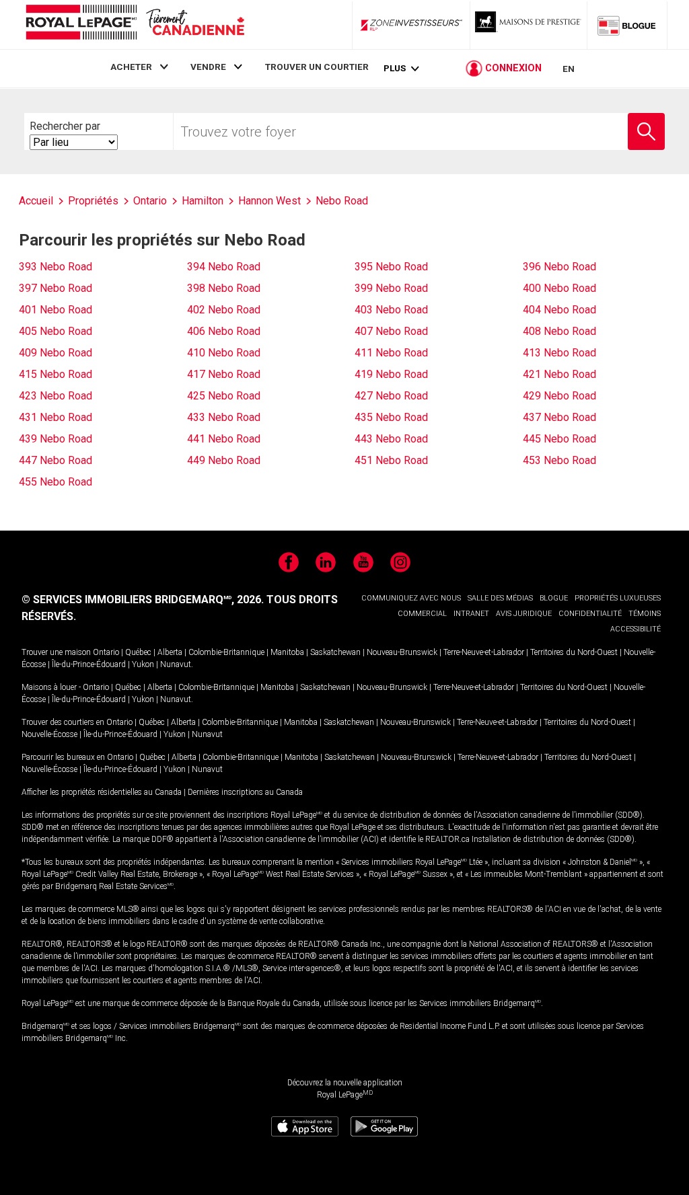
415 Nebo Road (55, 374)
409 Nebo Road (55, 352)
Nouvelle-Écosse (49, 734)
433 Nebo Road (223, 417)
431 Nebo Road (55, 417)
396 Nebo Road (559, 266)
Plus (395, 68)
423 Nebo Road (55, 395)
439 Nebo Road (55, 438)
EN (569, 68)
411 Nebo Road (391, 352)
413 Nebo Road (559, 352)
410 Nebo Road (223, 352)
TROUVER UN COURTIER (317, 66)
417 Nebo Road (223, 374)
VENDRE (208, 66)
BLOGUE (554, 598)
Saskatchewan (335, 652)
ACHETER (131, 66)
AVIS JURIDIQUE (524, 613)
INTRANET (471, 613)
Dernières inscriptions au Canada (245, 792)
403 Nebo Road (391, 309)
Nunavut (175, 664)
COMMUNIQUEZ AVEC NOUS (411, 598)
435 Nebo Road (391, 417)
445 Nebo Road (559, 438)
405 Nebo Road (55, 331)
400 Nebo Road (559, 288)
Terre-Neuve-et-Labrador (483, 652)
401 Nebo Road (55, 309)
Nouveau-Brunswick (402, 652)
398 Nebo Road (223, 288)
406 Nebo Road (223, 331)
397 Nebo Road (55, 288)
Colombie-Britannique (226, 652)
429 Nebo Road (559, 395)
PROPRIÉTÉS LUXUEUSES (618, 598)
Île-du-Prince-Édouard (89, 664)
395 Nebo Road (391, 266)
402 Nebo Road (223, 309)
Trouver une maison (56, 652)
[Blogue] (627, 25)
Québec (138, 652)
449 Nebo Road (223, 460)
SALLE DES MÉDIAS (500, 598)
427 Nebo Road (391, 395)
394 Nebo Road (223, 266)
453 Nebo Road (559, 460)
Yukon (143, 664)
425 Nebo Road (223, 395)
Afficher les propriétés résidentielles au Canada (102, 792)
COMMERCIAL (422, 613)
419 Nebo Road (391, 374)
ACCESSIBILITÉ (635, 629)
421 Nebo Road (559, 374)
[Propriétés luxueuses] (529, 24)
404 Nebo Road (559, 309)
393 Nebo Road (55, 266)
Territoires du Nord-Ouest (574, 652)
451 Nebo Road (391, 460)
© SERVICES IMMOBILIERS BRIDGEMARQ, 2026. (143, 599)
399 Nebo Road (391, 288)
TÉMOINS (644, 613)
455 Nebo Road (55, 481)
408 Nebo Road (559, 331)
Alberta (169, 652)
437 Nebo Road (559, 417)
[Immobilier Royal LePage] (135, 24)
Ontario (106, 652)
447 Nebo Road (55, 460)
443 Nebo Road (391, 438)
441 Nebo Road (223, 438)
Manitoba (287, 652)
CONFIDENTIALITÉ (590, 613)
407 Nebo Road (391, 331)
